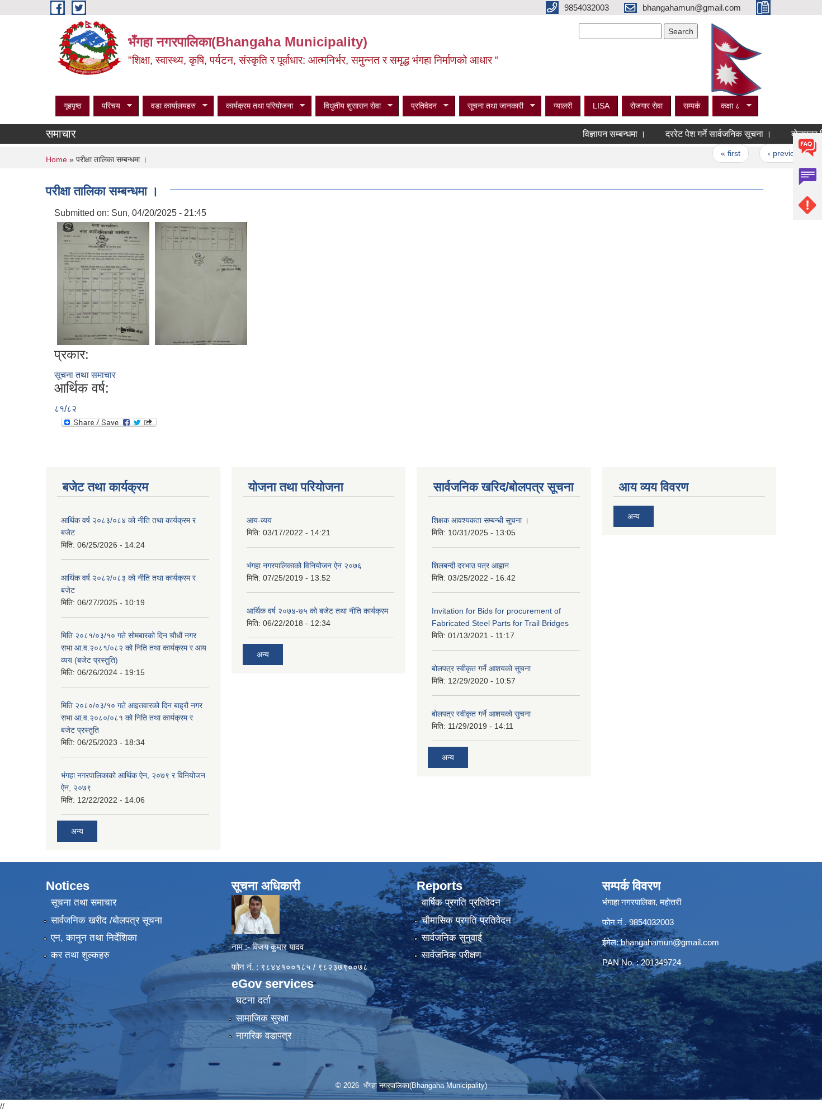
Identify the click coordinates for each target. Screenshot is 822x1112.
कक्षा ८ (726, 106)
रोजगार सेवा (646, 105)
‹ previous (763, 153)
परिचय (106, 106)
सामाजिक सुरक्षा (262, 1018)
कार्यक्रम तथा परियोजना (255, 106)
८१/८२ (65, 408)
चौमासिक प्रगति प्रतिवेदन (466, 920)
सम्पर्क (691, 105)
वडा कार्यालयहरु (169, 106)
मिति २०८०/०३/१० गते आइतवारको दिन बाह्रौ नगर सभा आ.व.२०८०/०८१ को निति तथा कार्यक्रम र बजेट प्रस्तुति (131, 717)
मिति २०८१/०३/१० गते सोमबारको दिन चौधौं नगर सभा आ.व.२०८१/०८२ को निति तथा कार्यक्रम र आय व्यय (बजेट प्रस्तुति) (133, 648)
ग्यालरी (563, 105)
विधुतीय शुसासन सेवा (348, 106)
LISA (601, 105)
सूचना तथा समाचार (85, 375)
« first (707, 153)
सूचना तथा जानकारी (491, 106)
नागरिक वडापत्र (263, 1035)
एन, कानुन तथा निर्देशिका (94, 937)
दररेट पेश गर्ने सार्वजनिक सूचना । (696, 134)
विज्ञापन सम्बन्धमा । (591, 134)
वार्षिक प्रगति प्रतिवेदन (461, 902)
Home (56, 159)
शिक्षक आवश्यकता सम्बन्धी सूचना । (480, 520)
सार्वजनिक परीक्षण (451, 955)
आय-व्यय (259, 520)
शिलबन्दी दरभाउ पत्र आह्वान (470, 565)
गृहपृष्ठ (72, 105)
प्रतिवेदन (420, 106)
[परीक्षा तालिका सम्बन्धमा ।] (103, 283)
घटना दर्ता (253, 1000)
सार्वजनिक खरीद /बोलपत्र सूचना (106, 920)
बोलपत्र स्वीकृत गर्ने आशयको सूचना (481, 668)
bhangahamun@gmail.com (670, 942)
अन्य (77, 831)
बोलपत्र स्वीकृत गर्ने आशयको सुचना (481, 713)
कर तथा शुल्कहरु (80, 955)
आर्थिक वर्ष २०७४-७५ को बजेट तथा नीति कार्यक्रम (317, 610)
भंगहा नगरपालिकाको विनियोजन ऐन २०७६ (304, 565)
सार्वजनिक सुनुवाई (452, 937)
